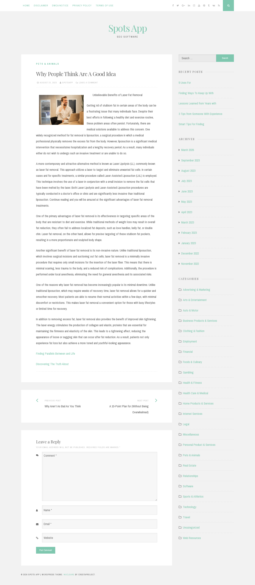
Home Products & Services (198, 403)
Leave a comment (88, 82)
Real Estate (189, 465)
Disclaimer (41, 5)
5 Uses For (185, 83)
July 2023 (186, 181)
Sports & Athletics (193, 496)
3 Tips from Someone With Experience (200, 114)
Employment (190, 341)
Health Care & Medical (195, 393)
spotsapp (67, 82)
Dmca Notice (60, 5)
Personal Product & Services (199, 445)
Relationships (190, 476)
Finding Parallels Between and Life (55, 353)
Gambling (188, 372)
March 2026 (187, 150)
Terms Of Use (104, 5)
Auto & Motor (190, 310)
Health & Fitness (192, 383)
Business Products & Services (200, 321)
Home (26, 5)
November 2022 (190, 264)
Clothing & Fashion (193, 331)
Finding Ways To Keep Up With (196, 93)
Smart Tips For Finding (191, 124)
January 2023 (188, 243)
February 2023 (189, 233)
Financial (188, 352)
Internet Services (192, 414)
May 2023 (186, 202)
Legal (186, 424)
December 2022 (190, 253)
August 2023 (188, 171)
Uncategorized (191, 527)
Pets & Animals (47, 63)
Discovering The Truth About (52, 364)
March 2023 (187, 222)
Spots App (127, 28)
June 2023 (187, 191)
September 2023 (190, 160)
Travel (186, 517)
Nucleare (69, 574)
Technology (189, 507)
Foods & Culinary (192, 362)
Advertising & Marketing (196, 290)
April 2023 (186, 212)
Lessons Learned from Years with (197, 103)
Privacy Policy (82, 5)
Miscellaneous (191, 434)
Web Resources (192, 538)
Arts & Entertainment (195, 300)
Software (188, 486)
